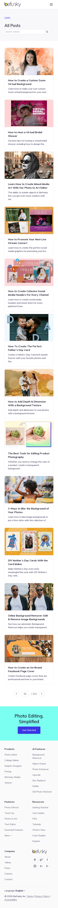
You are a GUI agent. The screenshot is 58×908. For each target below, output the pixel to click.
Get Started (29, 730)
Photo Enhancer (40, 769)
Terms (30, 896)
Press (7, 868)
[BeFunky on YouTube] (47, 866)
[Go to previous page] (16, 693)
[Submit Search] (47, 31)
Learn (7, 17)
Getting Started (40, 807)
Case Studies (39, 835)
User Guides (38, 813)
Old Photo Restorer (42, 791)
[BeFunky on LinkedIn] (41, 866)
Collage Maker (12, 760)
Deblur (35, 786)
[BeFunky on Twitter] (41, 859)
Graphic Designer (13, 765)
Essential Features (14, 829)
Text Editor (10, 824)
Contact (9, 879)
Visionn (8, 782)
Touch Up (9, 813)
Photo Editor (11, 754)
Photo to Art (11, 818)
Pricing (8, 771)
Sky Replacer (39, 780)
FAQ (34, 818)
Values (8, 862)
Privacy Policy (42, 896)
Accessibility (11, 899)
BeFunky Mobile (13, 777)
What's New (38, 829)
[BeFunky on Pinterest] (34, 859)
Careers (8, 873)
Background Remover (38, 756)
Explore (36, 841)
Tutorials (36, 824)
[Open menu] (51, 4)
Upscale (36, 774)
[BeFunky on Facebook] (47, 859)
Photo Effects (12, 807)
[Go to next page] (41, 693)
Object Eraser (39, 763)
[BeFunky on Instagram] (34, 866)
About (8, 856)
